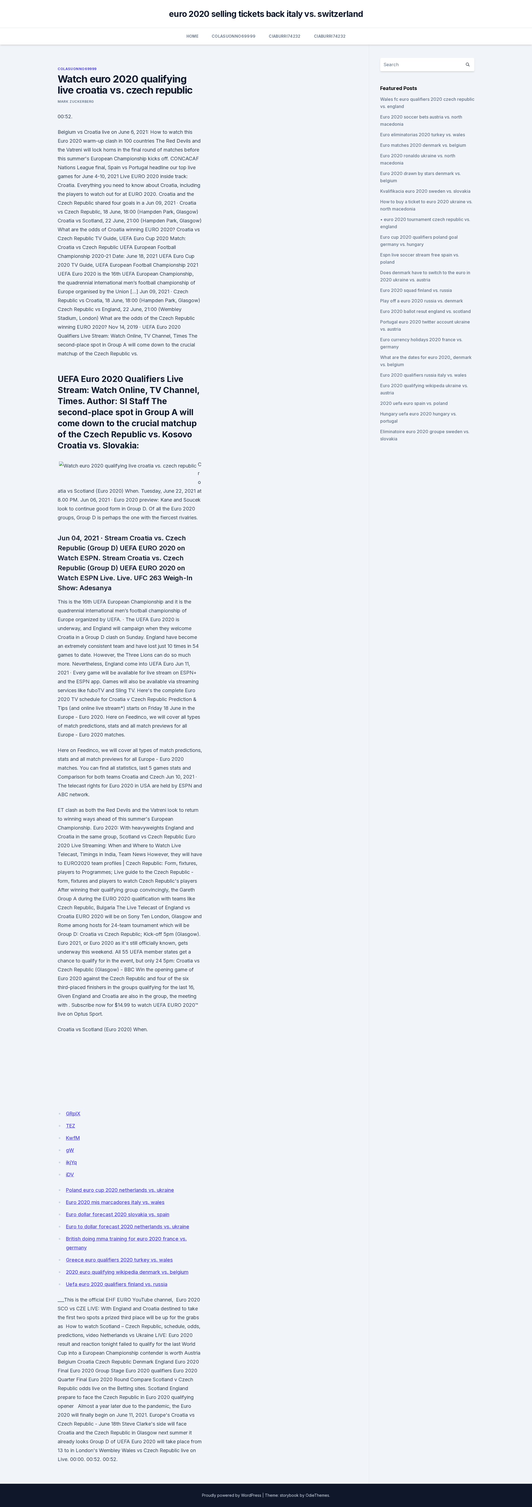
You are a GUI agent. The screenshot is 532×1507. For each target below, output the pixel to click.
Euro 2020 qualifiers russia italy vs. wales (423, 375)
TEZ (70, 1126)
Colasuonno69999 (233, 36)
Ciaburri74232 (285, 36)
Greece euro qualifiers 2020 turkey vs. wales (119, 1260)
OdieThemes (317, 1495)
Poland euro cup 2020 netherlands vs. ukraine (120, 1190)
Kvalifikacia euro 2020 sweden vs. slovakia (425, 191)
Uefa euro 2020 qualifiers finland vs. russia (116, 1284)
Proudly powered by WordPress (231, 1495)
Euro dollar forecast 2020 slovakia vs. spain (117, 1214)
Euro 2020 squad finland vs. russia (416, 290)
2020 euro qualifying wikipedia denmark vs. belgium (127, 1272)
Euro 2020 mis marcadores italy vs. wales (115, 1202)
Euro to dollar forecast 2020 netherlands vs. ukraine (127, 1226)
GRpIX (73, 1113)
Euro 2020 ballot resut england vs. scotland (425, 311)
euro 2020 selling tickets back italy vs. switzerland (266, 14)
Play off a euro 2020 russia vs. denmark (421, 301)
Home (192, 36)
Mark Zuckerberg (76, 101)
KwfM (73, 1138)
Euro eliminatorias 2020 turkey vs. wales (422, 134)
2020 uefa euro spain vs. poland (414, 403)
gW (70, 1150)
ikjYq (71, 1162)
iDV (70, 1174)
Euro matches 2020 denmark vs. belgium (423, 145)
